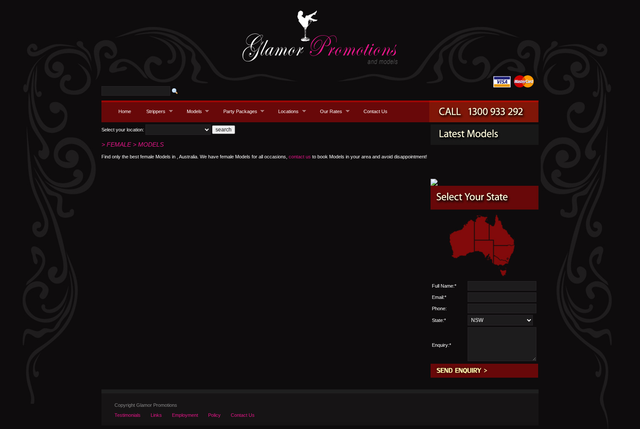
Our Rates (328, 111)
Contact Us (375, 111)
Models (192, 111)
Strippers (153, 111)
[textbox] (135, 91)
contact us (300, 156)
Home (124, 111)
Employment (185, 415)
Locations (286, 111)
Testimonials (128, 415)
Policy (214, 415)
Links (156, 415)
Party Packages (238, 111)
